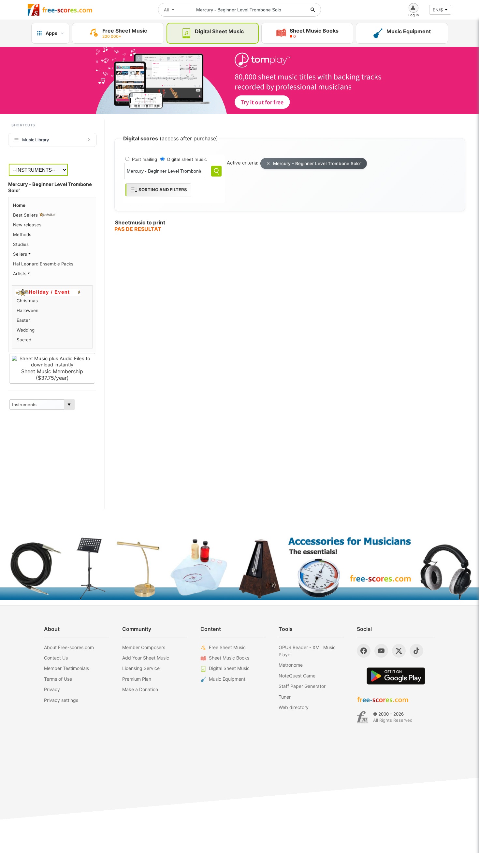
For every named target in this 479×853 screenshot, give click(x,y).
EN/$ (438, 9)
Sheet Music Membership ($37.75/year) (52, 374)
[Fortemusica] (362, 717)
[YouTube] (381, 651)
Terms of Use (58, 679)
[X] (399, 651)
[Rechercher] (313, 9)
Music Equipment (227, 679)
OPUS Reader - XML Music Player (307, 651)
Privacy (52, 689)
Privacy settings (61, 700)
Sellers (20, 254)
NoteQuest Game (297, 675)
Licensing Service (141, 668)
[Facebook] (363, 651)
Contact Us (56, 658)
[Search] (216, 171)
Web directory (294, 707)
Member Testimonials (66, 668)
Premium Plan (136, 679)
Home (19, 205)
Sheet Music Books (229, 658)
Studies (21, 244)
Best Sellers (26, 215)
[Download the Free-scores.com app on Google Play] (396, 676)
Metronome (291, 665)
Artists (20, 273)
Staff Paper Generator (302, 686)
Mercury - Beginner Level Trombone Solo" (317, 163)
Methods (22, 234)
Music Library (35, 139)
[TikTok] (416, 651)
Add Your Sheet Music (145, 658)
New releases (27, 224)
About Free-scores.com (69, 647)
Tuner (285, 697)
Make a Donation (140, 689)
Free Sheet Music (227, 647)
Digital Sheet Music (229, 668)
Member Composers (143, 647)
